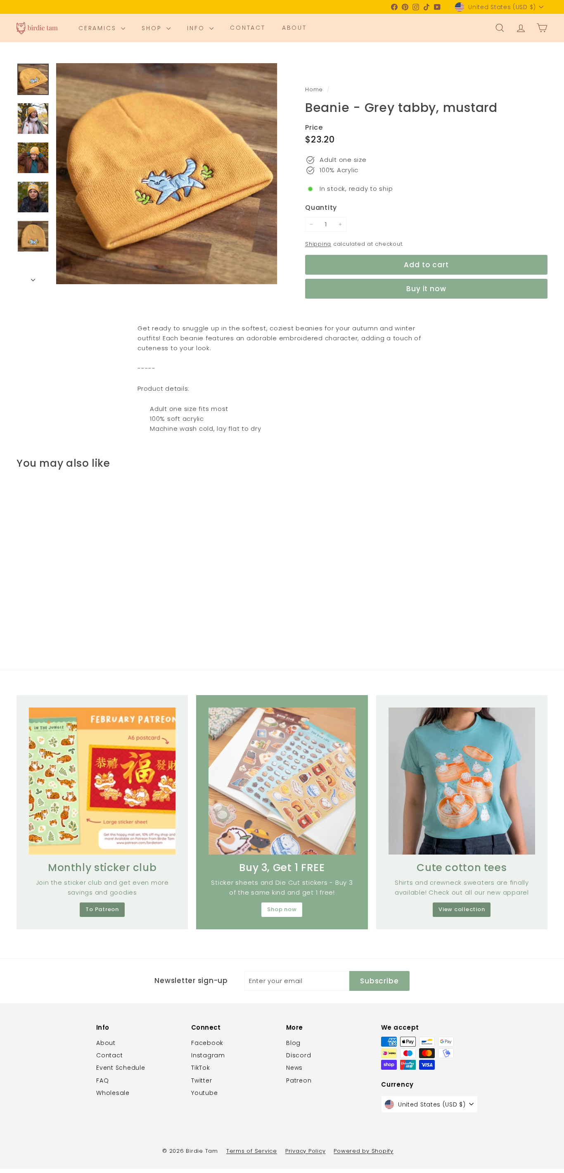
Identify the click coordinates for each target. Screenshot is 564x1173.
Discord (298, 1055)
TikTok (200, 1068)
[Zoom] (166, 173)
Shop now (281, 909)
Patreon (298, 1080)
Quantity (321, 207)
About (294, 28)
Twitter (201, 1080)
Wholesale (113, 1093)
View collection (461, 909)
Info (197, 28)
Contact (247, 28)
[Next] (33, 278)
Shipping (318, 243)
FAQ (102, 1080)
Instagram (208, 1055)
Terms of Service (251, 1151)
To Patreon (102, 909)
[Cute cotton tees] (462, 781)
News (294, 1068)
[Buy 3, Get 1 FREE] (282, 781)
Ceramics (98, 28)
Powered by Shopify (363, 1151)
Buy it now (426, 289)
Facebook (207, 1043)
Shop (153, 28)
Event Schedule (120, 1068)
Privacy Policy (305, 1151)
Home (315, 89)
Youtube (204, 1093)
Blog (293, 1043)
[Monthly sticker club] (102, 781)
